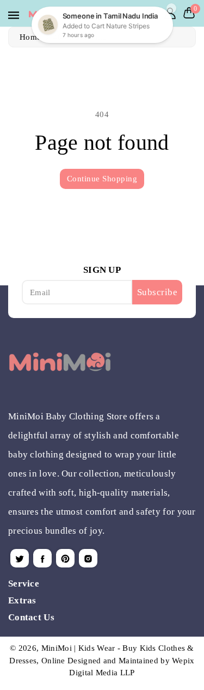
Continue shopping (102, 178)
